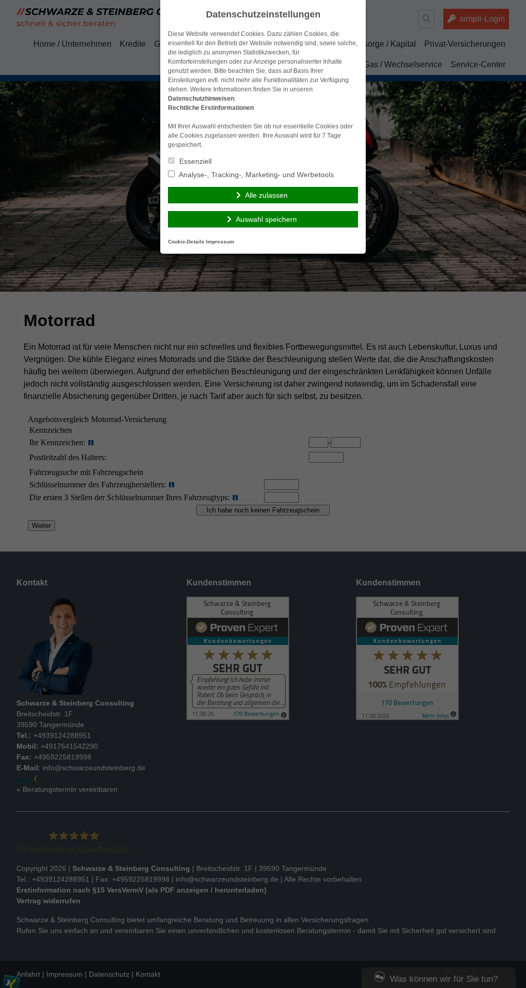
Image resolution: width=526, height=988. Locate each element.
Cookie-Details (186, 241)
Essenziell (194, 161)
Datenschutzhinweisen (201, 98)
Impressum (220, 241)
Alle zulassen (266, 195)
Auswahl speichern (266, 219)
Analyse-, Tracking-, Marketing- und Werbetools (255, 174)
